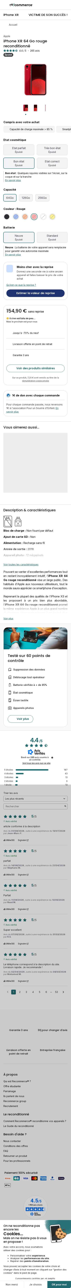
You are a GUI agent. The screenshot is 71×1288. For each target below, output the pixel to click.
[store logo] (21, 5)
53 (56, 992)
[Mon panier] (66, 5)
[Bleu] (16, 216)
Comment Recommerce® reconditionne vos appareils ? (34, 1121)
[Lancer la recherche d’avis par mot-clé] (65, 806)
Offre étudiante (12, 1086)
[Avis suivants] (63, 992)
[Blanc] (43, 216)
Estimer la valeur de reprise (35, 293)
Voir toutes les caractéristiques (20, 564)
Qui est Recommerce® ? (17, 1081)
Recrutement (10, 1106)
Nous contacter (12, 1141)
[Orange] (25, 216)
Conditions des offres (15, 1146)
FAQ (5, 1150)
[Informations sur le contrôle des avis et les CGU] (52, 757)
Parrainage (9, 1091)
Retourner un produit (15, 1155)
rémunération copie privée (35, 380)
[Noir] (6, 216)
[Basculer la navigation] (5, 5)
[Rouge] (34, 216)
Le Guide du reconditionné (18, 1126)
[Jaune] (52, 216)
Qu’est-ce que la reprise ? (21, 284)
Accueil (13, 24)
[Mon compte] (60, 5)
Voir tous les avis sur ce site (36, 763)
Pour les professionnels (16, 1160)
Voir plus (8, 618)
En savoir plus (13, 180)
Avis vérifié (11, 821)
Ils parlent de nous (13, 1096)
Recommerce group (14, 1101)
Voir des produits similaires (35, 368)
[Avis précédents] (8, 991)
